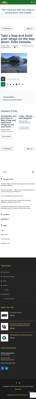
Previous (7, 28)
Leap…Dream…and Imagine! (26, 117)
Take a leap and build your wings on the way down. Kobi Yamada (18, 39)
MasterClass (6, 294)
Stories (4, 281)
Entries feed (4, 234)
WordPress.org (5, 243)
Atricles (6, 290)
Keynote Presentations (8, 276)
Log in (2, 230)
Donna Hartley (6, 46)
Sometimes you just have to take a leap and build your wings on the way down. (8, 121)
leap (18, 79)
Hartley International (20, 386)
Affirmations (16, 46)
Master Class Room (10, 298)
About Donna (6, 272)
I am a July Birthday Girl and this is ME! (12, 196)
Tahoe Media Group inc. (21, 395)
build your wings (11, 79)
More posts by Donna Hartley (12, 100)
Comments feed (5, 239)
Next (28, 28)
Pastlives (5, 285)
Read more (6, 136)
